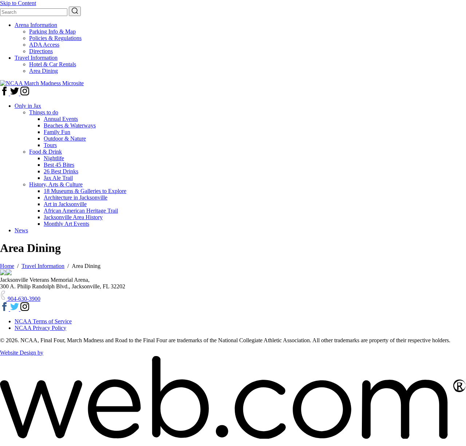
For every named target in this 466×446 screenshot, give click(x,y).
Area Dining (43, 71)
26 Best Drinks (61, 171)
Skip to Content (18, 3)
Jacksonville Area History (73, 217)
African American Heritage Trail (81, 211)
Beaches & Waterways (70, 125)
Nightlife (54, 158)
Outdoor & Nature (65, 138)
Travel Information (36, 58)
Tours (50, 145)
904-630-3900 (23, 299)
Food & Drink (45, 152)
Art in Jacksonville (65, 204)
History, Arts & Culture (56, 184)
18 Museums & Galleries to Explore (85, 191)
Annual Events (61, 119)
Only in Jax (28, 106)
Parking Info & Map (52, 31)
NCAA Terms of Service (43, 321)
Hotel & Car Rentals (52, 64)
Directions (41, 51)
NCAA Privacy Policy (40, 328)
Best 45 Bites (59, 165)
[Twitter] (15, 93)
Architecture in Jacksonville (75, 197)
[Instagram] (24, 93)
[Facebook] (5, 93)
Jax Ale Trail (58, 178)
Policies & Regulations (55, 38)
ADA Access (44, 45)
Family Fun (57, 132)
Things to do (43, 112)
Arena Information (36, 25)
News (21, 230)
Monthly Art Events (66, 224)
